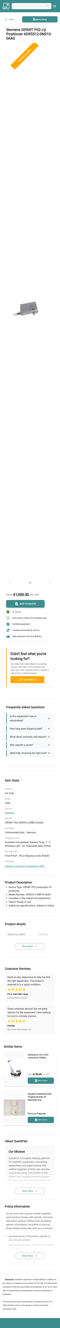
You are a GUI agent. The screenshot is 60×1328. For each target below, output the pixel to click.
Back (12, 19)
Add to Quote (41, 19)
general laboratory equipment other (24, 866)
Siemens (9, 812)
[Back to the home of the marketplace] (6, 6)
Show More (27, 946)
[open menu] (54, 6)
